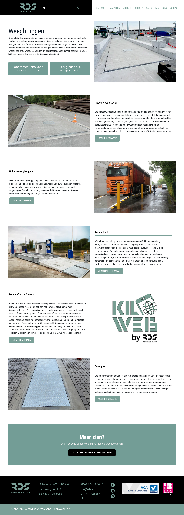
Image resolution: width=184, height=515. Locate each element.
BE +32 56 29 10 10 (91, 484)
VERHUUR (127, 8)
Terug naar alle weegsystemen (70, 68)
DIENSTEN (139, 8)
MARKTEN (114, 8)
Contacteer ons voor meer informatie (28, 68)
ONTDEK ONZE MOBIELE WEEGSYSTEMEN (93, 453)
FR (49, 8)
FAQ (157, 8)
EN (54, 8)
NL (44, 8)
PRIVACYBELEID (62, 509)
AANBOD (100, 8)
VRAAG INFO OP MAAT (109, 272)
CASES (149, 8)
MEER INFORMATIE (108, 139)
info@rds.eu (87, 489)
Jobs (164, 8)
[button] (78, 8)
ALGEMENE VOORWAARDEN (38, 509)
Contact (174, 8)
